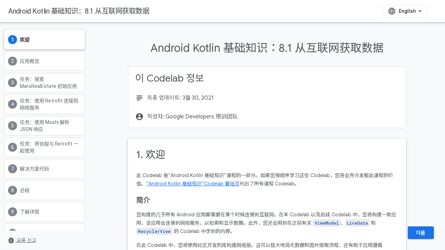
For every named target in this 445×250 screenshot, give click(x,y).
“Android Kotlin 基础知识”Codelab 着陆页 (193, 184)
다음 (421, 233)
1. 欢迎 (150, 155)
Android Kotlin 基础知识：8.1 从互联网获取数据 (78, 11)
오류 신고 (21, 240)
